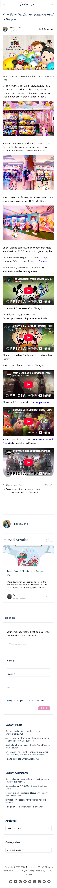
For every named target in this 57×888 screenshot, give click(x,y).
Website (11, 687)
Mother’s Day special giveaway (29, 807)
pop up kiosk (22, 492)
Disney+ (43, 261)
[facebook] (10, 881)
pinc (14, 492)
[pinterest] (25, 881)
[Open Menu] (4, 4)
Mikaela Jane (15, 27)
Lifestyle (21, 485)
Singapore (33, 492)
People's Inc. (28, 4)
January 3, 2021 (19, 598)
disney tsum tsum (31, 489)
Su (14, 595)
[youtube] (49, 881)
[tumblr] (39, 881)
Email (11, 674)
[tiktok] (34, 881)
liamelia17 (9, 800)
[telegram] (29, 881)
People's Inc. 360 (27, 871)
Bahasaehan (11, 779)
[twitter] (44, 881)
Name (11, 660)
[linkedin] (20, 881)
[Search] (52, 4)
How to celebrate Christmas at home (22, 759)
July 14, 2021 (14, 30)
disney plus (17, 489)
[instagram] (15, 881)
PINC (41, 867)
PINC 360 (37, 871)
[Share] (51, 485)
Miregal (8, 807)
